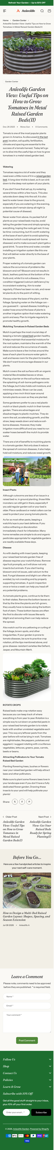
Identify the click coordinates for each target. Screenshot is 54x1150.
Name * (9, 996)
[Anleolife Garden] (27, 11)
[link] (15, 802)
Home (5, 20)
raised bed (27, 335)
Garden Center (19, 20)
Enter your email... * (15, 1146)
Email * (9, 1005)
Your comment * (14, 1015)
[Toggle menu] (4, 11)
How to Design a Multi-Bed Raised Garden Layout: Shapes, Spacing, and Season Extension (26, 916)
